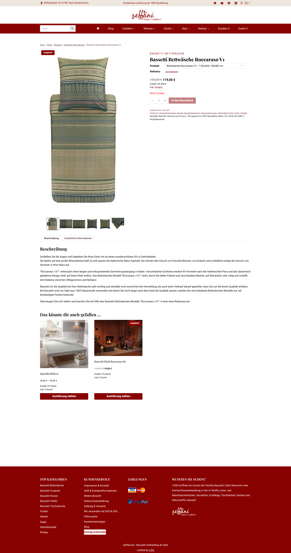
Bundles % (224, 28)
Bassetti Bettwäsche (167, 54)
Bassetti (180, 113)
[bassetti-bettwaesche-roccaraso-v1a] (85, 133)
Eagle (43, 522)
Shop (111, 28)
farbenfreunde (48, 527)
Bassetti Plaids (48, 501)
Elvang (44, 532)
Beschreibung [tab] (51, 238)
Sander (44, 516)
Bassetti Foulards (50, 491)
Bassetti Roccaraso (209, 113)
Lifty (151, 550)
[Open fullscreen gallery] (128, 214)
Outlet (236, 113)
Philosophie (90, 516)
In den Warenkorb (182, 100)
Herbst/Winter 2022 (226, 113)
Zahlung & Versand (94, 506)
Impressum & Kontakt (96, 485)
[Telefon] (215, 3)
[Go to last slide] (48, 224)
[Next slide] (122, 224)
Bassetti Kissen (49, 496)
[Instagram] (236, 3)
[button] (53, 224)
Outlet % (243, 28)
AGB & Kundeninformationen (100, 491)
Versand (158, 87)
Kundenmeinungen (94, 522)
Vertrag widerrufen (95, 532)
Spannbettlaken (49, 373)
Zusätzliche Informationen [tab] (78, 238)
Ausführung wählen (64, 396)
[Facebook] (229, 3)
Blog (86, 527)
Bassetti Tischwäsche (52, 506)
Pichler (44, 511)
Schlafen (243, 113)
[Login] (241, 3)
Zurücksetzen (171, 71)
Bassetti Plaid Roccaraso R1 (110, 361)
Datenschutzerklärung (96, 501)
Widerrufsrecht (92, 496)
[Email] (222, 3)
